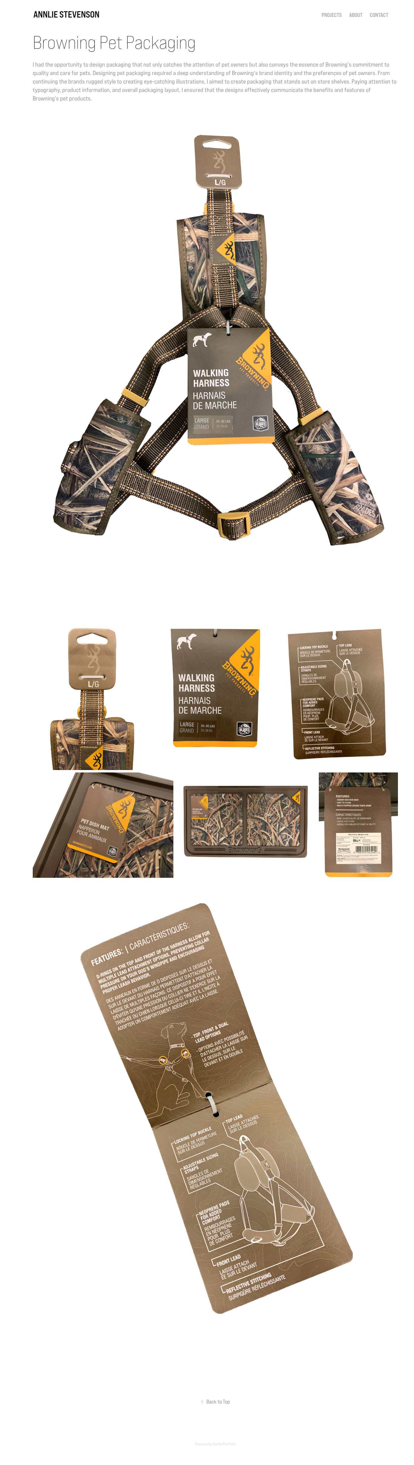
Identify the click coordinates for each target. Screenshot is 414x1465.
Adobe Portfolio (224, 1443)
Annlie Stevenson (66, 14)
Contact (379, 15)
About (355, 15)
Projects (332, 15)
